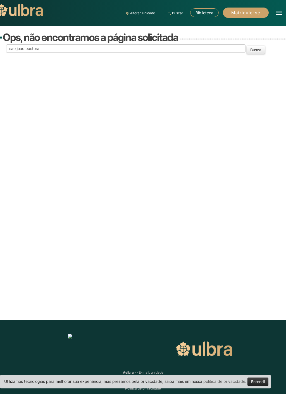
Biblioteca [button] (204, 12)
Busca (255, 49)
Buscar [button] (177, 13)
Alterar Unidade (142, 13)
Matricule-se (245, 12)
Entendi (258, 381)
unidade (157, 372)
